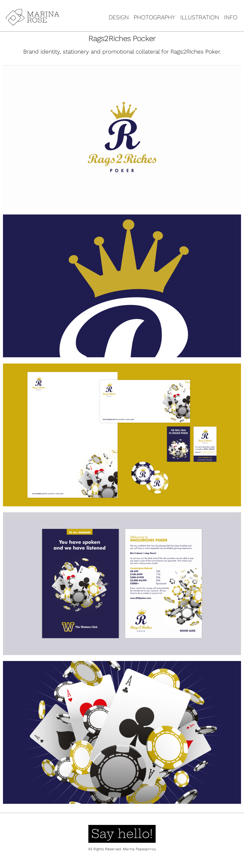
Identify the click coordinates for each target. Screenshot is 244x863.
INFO (230, 17)
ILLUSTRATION (199, 17)
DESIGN (119, 17)
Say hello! (122, 833)
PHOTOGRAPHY (154, 17)
